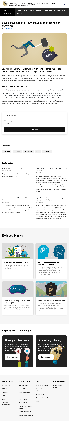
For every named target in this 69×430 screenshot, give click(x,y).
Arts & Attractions (24, 389)
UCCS (38, 151)
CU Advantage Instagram (40, 390)
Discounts (22, 396)
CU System (47, 151)
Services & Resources (25, 411)
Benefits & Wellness (25, 392)
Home (19, 10)
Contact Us (39, 401)
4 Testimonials (8, 28)
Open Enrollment (23, 385)
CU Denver (17, 151)
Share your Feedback (35, 10)
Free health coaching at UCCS (16, 262)
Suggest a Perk (47, 10)
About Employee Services (57, 386)
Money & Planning (24, 403)
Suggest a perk (46, 357)
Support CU (37, 3)
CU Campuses (32, 4)
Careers (54, 391)
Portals (52, 3)
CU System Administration (6, 404)
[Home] (15, 4)
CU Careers (45, 3)
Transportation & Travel (26, 415)
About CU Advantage (42, 385)
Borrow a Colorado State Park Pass (51, 301)
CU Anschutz (28, 151)
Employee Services (59, 10)
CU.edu (30, 3)
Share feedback (12, 357)
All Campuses (6, 385)
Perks (25, 10)
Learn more (34, 130)
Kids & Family (23, 399)
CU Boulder (7, 151)
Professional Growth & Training (25, 407)
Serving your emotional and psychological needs (48, 263)
